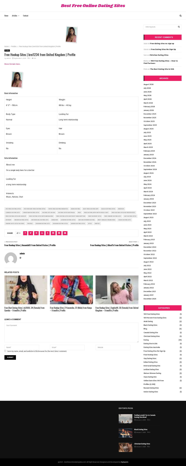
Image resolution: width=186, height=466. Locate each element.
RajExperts (124, 462)
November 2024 (150, 162)
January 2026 (149, 110)
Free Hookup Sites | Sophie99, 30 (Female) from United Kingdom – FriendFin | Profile (117, 309)
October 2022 (149, 254)
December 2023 (150, 202)
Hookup (8, 220)
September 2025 (150, 125)
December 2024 (150, 158)
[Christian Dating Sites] (125, 447)
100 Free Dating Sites (152, 314)
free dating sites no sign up (16, 216)
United (97, 224)
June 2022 (147, 269)
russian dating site (43, 224)
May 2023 (147, 228)
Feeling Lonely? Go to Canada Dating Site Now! (144, 416)
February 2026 (149, 106)
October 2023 (149, 210)
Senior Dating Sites (151, 391)
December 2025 (150, 114)
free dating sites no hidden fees (123, 213)
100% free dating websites (58, 209)
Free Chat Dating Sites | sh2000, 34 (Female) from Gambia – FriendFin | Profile (24, 309)
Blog (145, 328)
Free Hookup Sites (151, 354)
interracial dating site (39, 220)
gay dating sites (130, 216)
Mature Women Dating (152, 373)
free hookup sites (94, 216)
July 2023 (147, 221)
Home (6, 15)
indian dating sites (21, 220)
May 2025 (147, 139)
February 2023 (149, 239)
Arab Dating (148, 321)
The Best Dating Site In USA (162, 69)
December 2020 (150, 298)
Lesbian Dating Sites (151, 369)
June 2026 (147, 91)
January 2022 (149, 287)
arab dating (75, 209)
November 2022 (150, 250)
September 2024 (150, 169)
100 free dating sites (13, 209)
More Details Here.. (12, 64)
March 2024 (148, 191)
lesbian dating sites (68, 220)
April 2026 (148, 99)
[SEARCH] (179, 27)
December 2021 (150, 291)
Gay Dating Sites (150, 358)
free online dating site (112, 216)
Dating (146, 340)
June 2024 (148, 180)
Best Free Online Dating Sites (93, 6)
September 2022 (150, 258)
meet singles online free (106, 220)
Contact (25, 15)
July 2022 (147, 265)
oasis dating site (124, 220)
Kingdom (54, 220)
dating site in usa (48, 213)
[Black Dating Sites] (125, 433)
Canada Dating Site (151, 332)
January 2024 (149, 199)
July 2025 (147, 132)
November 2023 (150, 206)
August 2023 (148, 217)
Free (79, 213)
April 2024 (148, 188)
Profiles (7, 51)
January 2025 (149, 154)
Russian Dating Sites (151, 388)
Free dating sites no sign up (162, 43)
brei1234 (121, 209)
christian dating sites (31, 213)
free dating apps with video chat (96, 213)
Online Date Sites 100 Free (154, 380)
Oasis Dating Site (150, 377)
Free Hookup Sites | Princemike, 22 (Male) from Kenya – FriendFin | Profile (71, 309)
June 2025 (147, 136)
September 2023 (150, 213)
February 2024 (149, 195)
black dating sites (108, 209)
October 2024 (149, 165)
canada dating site (13, 213)
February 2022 (149, 284)
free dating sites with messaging (41, 216)
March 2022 (148, 280)
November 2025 (150, 117)
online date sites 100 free (15, 224)
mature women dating (87, 220)
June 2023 (147, 225)
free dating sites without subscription (70, 216)
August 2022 (148, 262)
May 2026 (147, 95)
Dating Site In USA (150, 343)
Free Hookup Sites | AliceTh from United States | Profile (114, 245)
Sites (90, 224)
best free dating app (90, 209)
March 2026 (148, 103)
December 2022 (150, 247)
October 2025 (149, 121)
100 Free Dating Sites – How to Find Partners (161, 62)
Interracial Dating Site (152, 365)
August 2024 (149, 173)
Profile (30, 224)
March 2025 (148, 147)
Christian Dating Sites (159, 55)
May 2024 (147, 184)
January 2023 (149, 243)
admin (9, 58)
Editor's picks (126, 408)
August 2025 (148, 128)
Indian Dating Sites (151, 362)
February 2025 (149, 151)
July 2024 (147, 176)
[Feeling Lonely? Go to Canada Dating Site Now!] (125, 418)
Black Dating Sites (150, 325)
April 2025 (148, 143)
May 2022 (147, 273)
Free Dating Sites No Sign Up (163, 49)
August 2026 (148, 84)
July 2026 (147, 88)
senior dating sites (78, 224)
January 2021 (148, 295)
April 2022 (148, 276)
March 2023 (148, 236)
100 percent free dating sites (34, 209)
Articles (14, 15)
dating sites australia (66, 213)
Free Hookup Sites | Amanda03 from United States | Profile (30, 245)
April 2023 (147, 232)
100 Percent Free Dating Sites (155, 317)
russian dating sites (60, 224)
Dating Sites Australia (152, 347)
